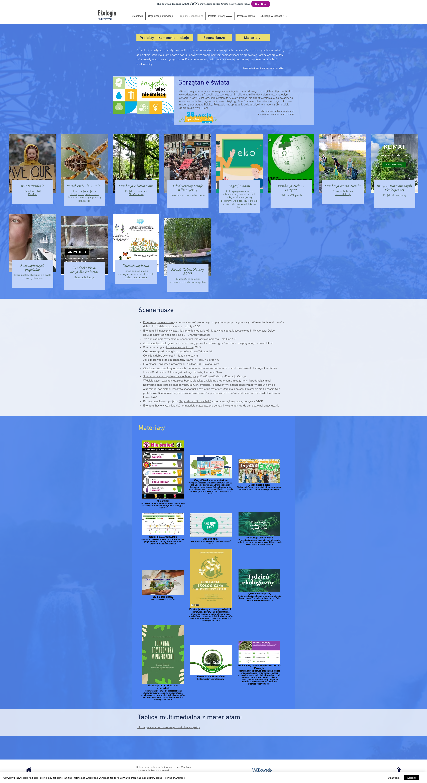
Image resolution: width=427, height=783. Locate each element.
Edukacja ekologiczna (179, 347)
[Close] (423, 777)
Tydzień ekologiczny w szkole (161, 339)
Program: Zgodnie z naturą (159, 322)
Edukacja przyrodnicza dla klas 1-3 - (165, 334)
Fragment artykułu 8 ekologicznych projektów (263, 68)
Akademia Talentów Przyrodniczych (164, 368)
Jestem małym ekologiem (158, 343)
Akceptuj (411, 777)
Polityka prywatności (174, 777)
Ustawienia (393, 777)
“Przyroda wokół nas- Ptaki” (195, 401)
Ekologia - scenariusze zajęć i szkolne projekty (168, 727)
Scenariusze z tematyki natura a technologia (169, 376)
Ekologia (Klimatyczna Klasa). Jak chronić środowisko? (176, 330)
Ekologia (148, 405)
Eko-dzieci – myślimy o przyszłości (164, 364)
